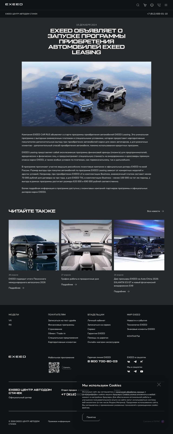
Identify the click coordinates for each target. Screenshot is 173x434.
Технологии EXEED (137, 325)
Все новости (153, 211)
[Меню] (166, 5)
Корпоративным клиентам (62, 342)
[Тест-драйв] (152, 5)
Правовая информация (59, 421)
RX (10, 325)
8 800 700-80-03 (102, 361)
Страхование (55, 329)
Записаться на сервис (99, 325)
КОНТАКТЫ (133, 336)
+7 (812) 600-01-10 (157, 13)
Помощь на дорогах (98, 338)
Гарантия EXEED (96, 333)
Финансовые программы (61, 325)
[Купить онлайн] (145, 5)
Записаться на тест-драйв (62, 320)
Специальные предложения (63, 338)
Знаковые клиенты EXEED (141, 329)
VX (10, 320)
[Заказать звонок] (159, 5)
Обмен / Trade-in (57, 333)
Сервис (91, 329)
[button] (159, 384)
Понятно (91, 417)
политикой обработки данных (130, 392)
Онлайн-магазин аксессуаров (103, 342)
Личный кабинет (96, 320)
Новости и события (137, 320)
